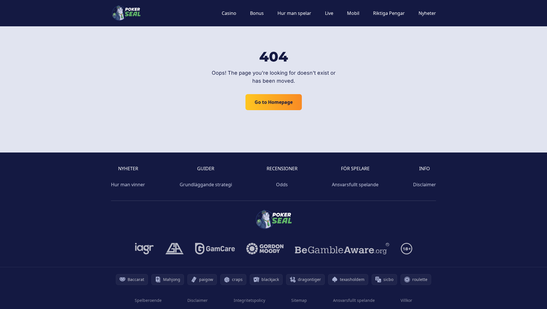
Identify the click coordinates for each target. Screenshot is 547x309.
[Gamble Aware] (342, 248)
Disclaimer (424, 184)
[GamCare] (215, 248)
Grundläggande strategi (206, 184)
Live (329, 13)
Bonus (257, 13)
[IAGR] (144, 248)
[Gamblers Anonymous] (174, 248)
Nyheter (427, 13)
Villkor (406, 300)
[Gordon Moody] (265, 248)
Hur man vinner (128, 184)
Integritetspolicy (249, 300)
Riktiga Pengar (389, 13)
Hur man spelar (294, 13)
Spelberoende (148, 300)
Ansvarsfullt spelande (355, 184)
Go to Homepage (274, 102)
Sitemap (299, 300)
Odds (282, 184)
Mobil (353, 13)
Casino (229, 13)
